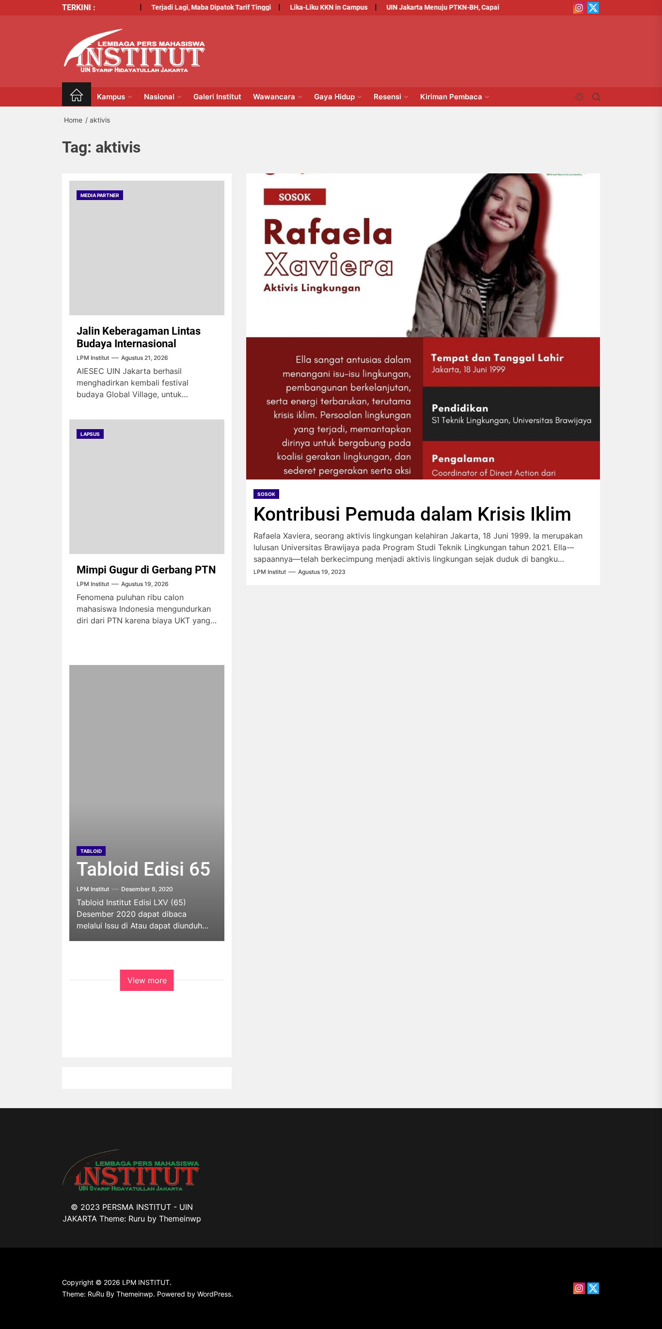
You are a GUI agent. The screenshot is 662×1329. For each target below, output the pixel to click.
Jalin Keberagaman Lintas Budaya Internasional (139, 337)
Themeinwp (180, 1218)
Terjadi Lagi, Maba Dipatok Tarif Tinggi (198, 7)
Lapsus (90, 434)
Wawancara (274, 96)
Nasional (159, 96)
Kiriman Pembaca (451, 96)
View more (147, 980)
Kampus (111, 96)
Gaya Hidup (334, 96)
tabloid (91, 851)
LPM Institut (269, 572)
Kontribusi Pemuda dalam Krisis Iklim (412, 514)
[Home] (76, 96)
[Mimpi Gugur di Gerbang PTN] (146, 486)
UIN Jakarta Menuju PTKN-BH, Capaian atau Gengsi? (454, 7)
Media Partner (99, 195)
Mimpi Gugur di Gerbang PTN (146, 570)
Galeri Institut (217, 96)
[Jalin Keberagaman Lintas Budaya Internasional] (146, 248)
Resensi (387, 96)
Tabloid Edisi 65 (143, 869)
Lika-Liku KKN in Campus (315, 7)
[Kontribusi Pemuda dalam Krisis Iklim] (423, 326)
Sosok (266, 494)
